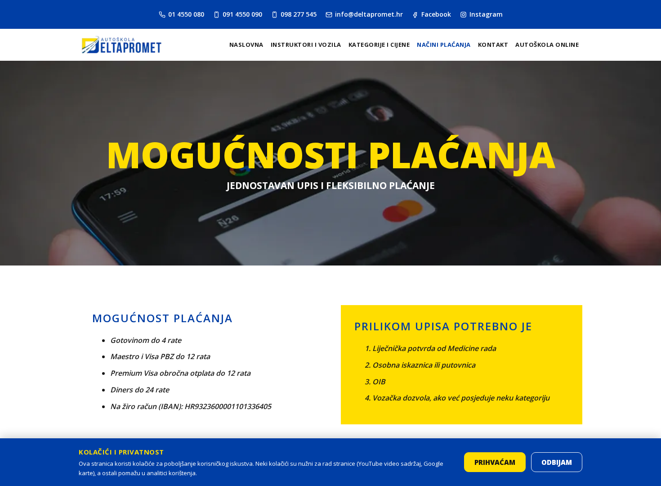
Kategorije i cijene (379, 44)
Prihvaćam (494, 462)
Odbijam (556, 462)
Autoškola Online (547, 44)
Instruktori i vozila (306, 44)
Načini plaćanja (444, 44)
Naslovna (246, 44)
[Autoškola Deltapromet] (121, 44)
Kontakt (493, 44)
